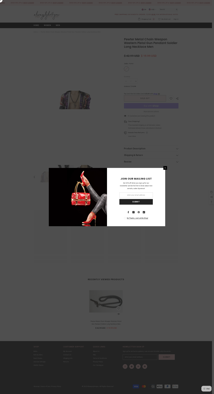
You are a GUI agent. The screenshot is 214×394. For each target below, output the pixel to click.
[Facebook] (128, 212)
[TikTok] (144, 212)
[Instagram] (133, 212)
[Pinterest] (138, 212)
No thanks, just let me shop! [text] (137, 218)
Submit (136, 202)
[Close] (165, 168)
